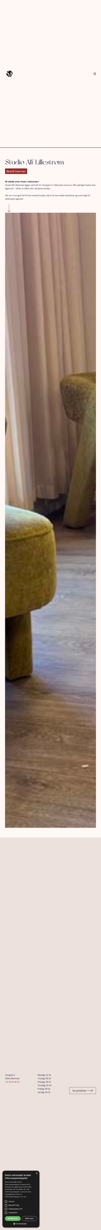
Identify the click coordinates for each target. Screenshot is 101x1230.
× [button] (37, 1173)
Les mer (23, 1197)
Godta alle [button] (13, 1218)
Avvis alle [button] (29, 1218)
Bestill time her (16, 171)
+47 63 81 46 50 (12, 1081)
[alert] (20, 1199)
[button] (21, 1223)
